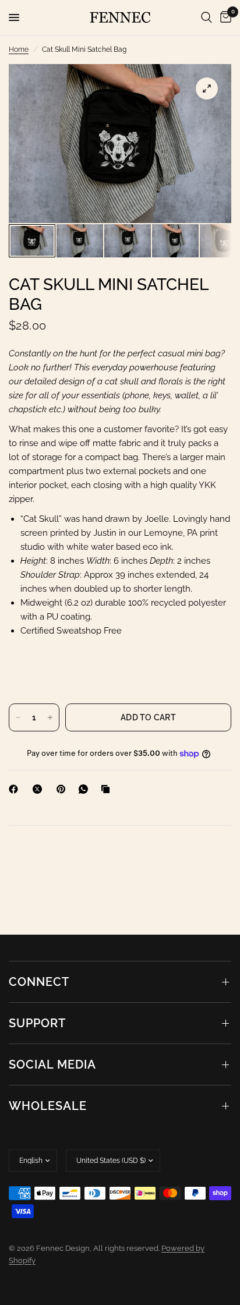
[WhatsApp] (86, 789)
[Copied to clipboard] (108, 789)
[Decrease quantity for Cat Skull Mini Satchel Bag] (18, 717)
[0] (223, 17)
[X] (40, 789)
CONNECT (39, 982)
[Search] (206, 17)
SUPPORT (37, 1023)
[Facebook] (16, 789)
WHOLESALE (48, 1106)
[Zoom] (207, 88)
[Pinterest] (63, 789)
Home (19, 49)
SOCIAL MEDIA (52, 1064)
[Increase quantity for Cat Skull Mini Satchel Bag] (50, 717)
